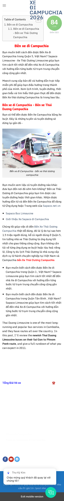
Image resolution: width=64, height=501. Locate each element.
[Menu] (4, 5)
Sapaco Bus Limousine (19, 213)
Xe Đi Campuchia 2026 (32, 10)
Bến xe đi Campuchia (20, 25)
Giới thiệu (12, 423)
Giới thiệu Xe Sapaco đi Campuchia (27, 219)
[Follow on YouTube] (11, 459)
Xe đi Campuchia (16, 428)
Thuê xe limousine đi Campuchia (26, 440)
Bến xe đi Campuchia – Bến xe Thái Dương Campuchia (26, 33)
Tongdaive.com (51, 408)
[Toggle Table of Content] (36, 20)
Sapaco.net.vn (51, 206)
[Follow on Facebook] (5, 459)
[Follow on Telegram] (17, 459)
